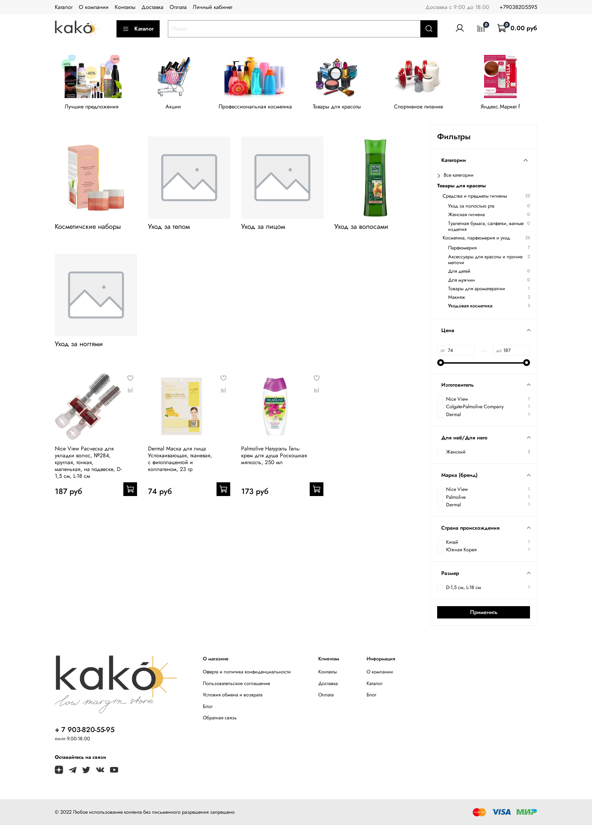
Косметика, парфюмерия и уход (476, 238)
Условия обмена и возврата (232, 694)
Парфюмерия (462, 248)
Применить (483, 612)
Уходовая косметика (470, 306)
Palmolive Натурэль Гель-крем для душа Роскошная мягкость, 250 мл (274, 455)
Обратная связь (220, 717)
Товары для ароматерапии (476, 289)
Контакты (125, 7)
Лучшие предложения (92, 107)
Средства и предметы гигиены (475, 196)
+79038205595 (518, 7)
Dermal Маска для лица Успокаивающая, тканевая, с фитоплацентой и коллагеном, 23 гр (180, 459)
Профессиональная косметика (255, 107)
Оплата (178, 7)
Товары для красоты (337, 107)
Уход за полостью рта (471, 206)
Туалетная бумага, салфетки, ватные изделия (485, 227)
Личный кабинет (212, 7)
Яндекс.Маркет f (500, 107)
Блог (208, 706)
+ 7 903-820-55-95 (84, 729)
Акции (173, 107)
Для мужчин (461, 280)
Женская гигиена (466, 214)
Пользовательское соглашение (236, 683)
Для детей (459, 271)
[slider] (440, 362)
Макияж (456, 297)
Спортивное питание (418, 107)
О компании (94, 7)
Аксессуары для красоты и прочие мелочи (485, 260)
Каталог (64, 7)
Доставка (152, 7)
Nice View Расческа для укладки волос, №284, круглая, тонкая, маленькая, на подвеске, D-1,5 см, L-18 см (88, 462)
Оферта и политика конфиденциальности (247, 671)
